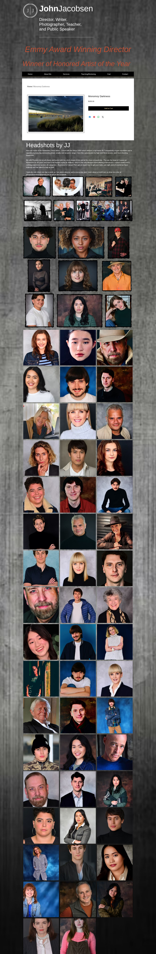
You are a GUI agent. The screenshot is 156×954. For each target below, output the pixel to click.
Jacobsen (66, 8)
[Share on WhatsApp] (98, 117)
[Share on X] (102, 117)
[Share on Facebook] (89, 117)
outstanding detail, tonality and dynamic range (59, 153)
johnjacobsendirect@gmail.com (37, 174)
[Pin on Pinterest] (94, 117)
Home (29, 87)
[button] (66, 75)
